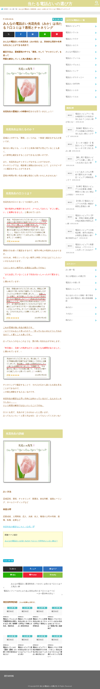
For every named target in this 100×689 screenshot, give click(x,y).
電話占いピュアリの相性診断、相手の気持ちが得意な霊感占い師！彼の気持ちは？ (80, 234)
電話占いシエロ (72, 90)
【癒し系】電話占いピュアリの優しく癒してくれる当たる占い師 (80, 161)
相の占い (69, 320)
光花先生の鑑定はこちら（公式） (17, 527)
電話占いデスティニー (75, 77)
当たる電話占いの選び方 (50, 3)
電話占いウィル (72, 32)
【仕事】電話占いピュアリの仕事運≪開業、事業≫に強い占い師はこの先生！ (80, 190)
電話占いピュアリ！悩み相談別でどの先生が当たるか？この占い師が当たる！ (80, 118)
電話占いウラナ (72, 39)
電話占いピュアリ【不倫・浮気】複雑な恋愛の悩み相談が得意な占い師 (80, 219)
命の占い (69, 307)
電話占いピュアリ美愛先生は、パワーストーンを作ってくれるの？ (80, 249)
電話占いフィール (73, 58)
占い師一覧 (9, 560)
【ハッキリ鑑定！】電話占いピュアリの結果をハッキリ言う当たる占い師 (80, 147)
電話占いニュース (73, 289)
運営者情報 (9, 676)
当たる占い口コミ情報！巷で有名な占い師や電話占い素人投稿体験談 (79, 298)
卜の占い (69, 314)
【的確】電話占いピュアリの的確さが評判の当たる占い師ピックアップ (80, 132)
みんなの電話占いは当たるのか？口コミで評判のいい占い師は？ (31, 541)
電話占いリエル (72, 97)
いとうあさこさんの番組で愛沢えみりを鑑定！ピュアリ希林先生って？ (80, 176)
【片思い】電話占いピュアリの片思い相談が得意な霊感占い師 (80, 205)
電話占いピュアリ (73, 26)
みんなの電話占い (73, 52)
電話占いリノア (72, 71)
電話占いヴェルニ (73, 65)
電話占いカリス (72, 45)
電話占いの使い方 (73, 282)
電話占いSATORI (73, 84)
